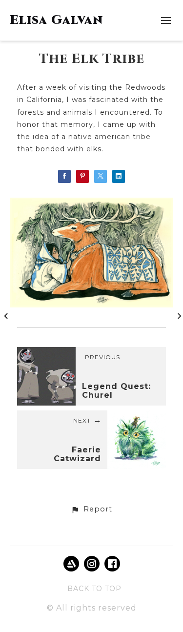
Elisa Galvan (56, 20)
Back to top (94, 588)
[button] (91, 509)
